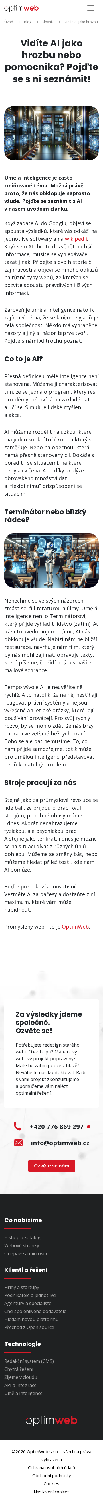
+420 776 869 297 (57, 1126)
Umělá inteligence (23, 1393)
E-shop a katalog (22, 1237)
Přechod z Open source (29, 1327)
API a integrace (20, 1385)
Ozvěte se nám (51, 1166)
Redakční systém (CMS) (29, 1361)
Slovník (48, 21)
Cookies (51, 1483)
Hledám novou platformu (31, 1319)
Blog (27, 21)
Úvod (8, 21)
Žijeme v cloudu (20, 1377)
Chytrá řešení (18, 1369)
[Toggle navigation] (91, 8)
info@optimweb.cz (60, 1142)
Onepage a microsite (26, 1253)
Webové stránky (21, 1245)
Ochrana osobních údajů (51, 1467)
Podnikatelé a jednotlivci (30, 1295)
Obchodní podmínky (51, 1475)
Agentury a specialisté (28, 1303)
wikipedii (76, 238)
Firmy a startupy (21, 1287)
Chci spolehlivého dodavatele (35, 1311)
